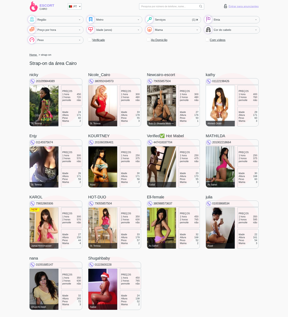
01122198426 (220, 81)
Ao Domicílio (159, 40)
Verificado (98, 40)
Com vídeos (218, 40)
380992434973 (104, 81)
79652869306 (44, 203)
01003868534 (220, 203)
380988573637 (162, 203)
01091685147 (44, 264)
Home (33, 54)
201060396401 (104, 142)
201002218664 (221, 142)
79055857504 (162, 81)
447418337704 (162, 142)
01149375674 (44, 142)
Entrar (244, 6)
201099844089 (45, 81)
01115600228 (103, 264)
